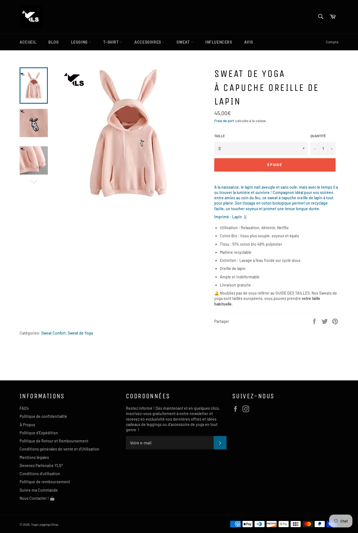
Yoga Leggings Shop (44, 524)
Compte (332, 42)
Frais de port (224, 121)
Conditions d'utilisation (40, 473)
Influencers (218, 42)
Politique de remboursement (45, 481)
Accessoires (148, 42)
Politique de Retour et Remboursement (54, 441)
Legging (80, 42)
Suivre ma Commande (39, 490)
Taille (219, 136)
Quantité (318, 136)
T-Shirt (111, 42)
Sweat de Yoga (80, 333)
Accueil (28, 42)
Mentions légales (34, 457)
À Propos (27, 424)
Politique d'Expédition (39, 432)
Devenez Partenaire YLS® (41, 465)
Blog (53, 42)
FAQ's (24, 408)
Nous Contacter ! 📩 (37, 498)
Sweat (183, 42)
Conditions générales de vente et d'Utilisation (59, 449)
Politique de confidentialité (43, 416)
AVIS (248, 42)
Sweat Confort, (54, 333)
